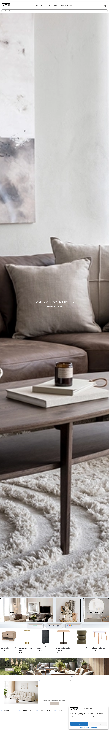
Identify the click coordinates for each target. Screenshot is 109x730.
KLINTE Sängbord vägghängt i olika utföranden (9, 647)
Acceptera (79, 724)
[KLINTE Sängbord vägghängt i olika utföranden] (9, 637)
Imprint (95, 727)
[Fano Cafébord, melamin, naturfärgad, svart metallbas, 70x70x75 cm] (64, 637)
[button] (104, 5)
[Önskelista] (14, 631)
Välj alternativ (8, 653)
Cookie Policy (83, 727)
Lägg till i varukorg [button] (82, 652)
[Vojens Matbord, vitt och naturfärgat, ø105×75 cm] (100, 637)
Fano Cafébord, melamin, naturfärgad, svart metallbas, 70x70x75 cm (63, 648)
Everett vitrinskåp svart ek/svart (43, 647)
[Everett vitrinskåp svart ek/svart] (45, 637)
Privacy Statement (90, 727)
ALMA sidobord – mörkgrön (81, 647)
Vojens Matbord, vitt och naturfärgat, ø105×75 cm (98, 647)
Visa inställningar (98, 724)
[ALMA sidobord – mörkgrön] (82, 637)
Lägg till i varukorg (27, 655)
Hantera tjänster (74, 719)
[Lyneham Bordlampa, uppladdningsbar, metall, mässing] (27, 637)
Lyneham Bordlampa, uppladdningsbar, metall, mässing (25, 648)
